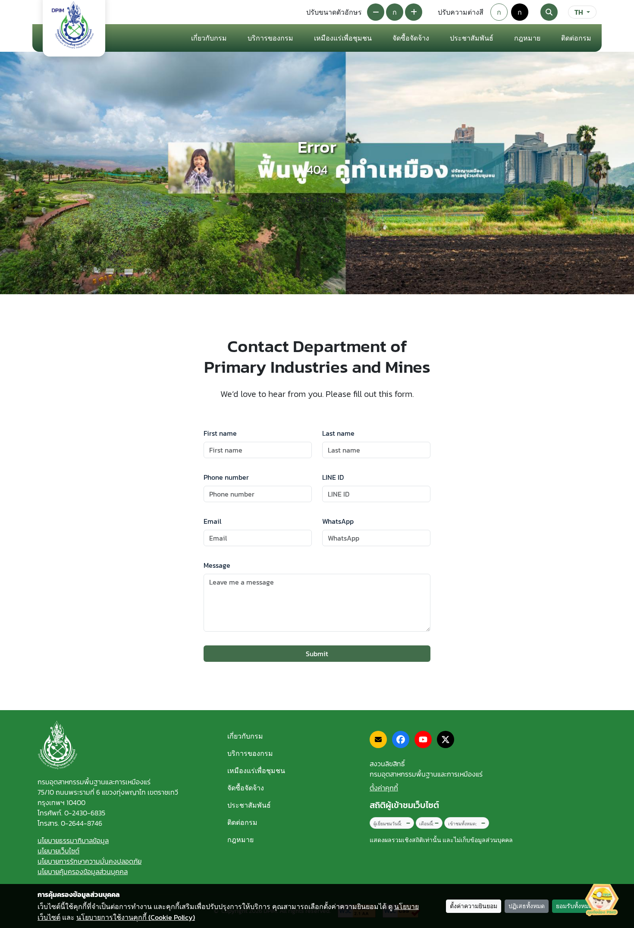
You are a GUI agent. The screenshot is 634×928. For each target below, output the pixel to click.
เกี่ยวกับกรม (245, 736)
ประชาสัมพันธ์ (249, 805)
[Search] (549, 12)
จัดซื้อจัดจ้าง (245, 788)
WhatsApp (338, 521)
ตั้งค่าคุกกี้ (384, 788)
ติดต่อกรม (242, 822)
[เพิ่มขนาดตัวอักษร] (413, 12)
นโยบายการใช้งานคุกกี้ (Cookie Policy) (135, 917)
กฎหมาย (527, 38)
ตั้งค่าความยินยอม (473, 906)
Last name (338, 433)
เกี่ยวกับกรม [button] (209, 38)
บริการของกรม (250, 753)
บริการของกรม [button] (270, 38)
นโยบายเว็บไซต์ (58, 851)
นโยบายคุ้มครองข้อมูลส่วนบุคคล (83, 871)
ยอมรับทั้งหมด (574, 906)
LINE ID (333, 477)
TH (578, 12)
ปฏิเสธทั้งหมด (526, 906)
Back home (317, 199)
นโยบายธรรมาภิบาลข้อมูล (73, 840)
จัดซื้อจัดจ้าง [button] (410, 38)
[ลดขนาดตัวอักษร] (375, 12)
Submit (317, 653)
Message (217, 565)
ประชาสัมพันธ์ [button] (471, 38)
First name (220, 433)
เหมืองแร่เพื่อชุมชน (343, 38)
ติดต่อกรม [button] (576, 38)
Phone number (226, 477)
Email (212, 521)
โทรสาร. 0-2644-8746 (70, 823)
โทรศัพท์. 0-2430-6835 (71, 813)
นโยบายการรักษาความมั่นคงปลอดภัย (89, 861)
